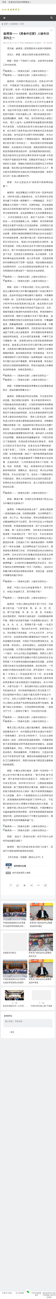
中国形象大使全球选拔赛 (49, 1296)
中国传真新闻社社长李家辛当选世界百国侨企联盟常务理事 (14, 926)
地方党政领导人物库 (18, 873)
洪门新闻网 (20, 1293)
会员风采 (14, 24)
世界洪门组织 (7, 1293)
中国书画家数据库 (36, 1294)
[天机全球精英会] (11, 9)
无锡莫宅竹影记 (9, 953)
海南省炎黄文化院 (49, 1293)
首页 (6, 24)
